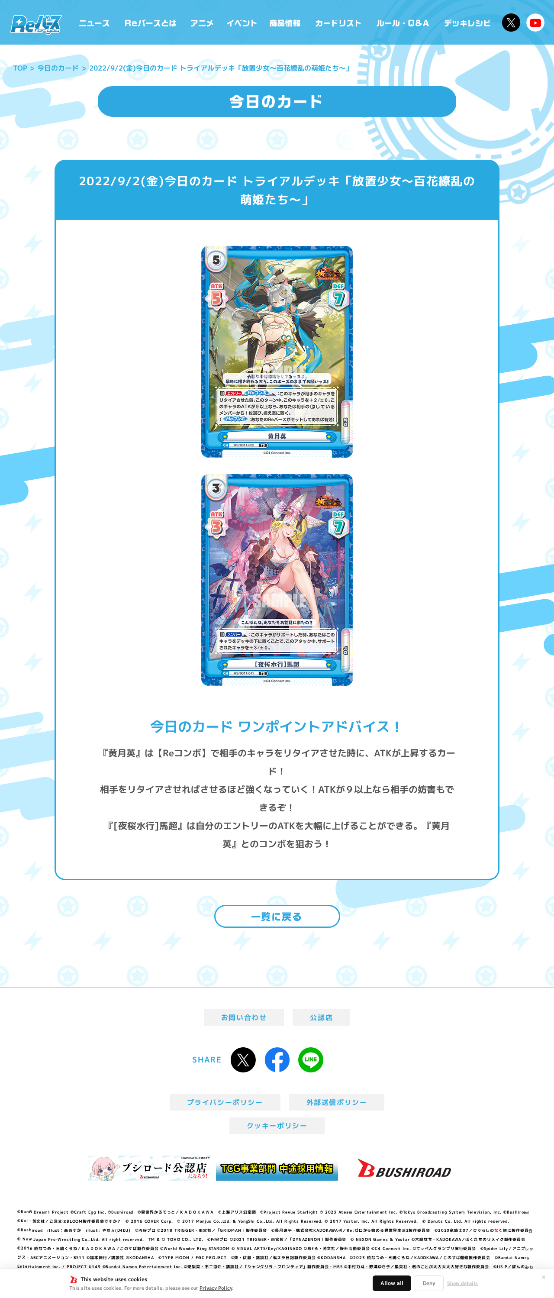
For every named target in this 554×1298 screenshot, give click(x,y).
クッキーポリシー (277, 1125)
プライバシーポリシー (225, 1102)
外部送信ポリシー (336, 1102)
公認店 (321, 1017)
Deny (429, 1283)
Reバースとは (150, 22)
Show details (462, 1283)
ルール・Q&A (403, 22)
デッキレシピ (467, 22)
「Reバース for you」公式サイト (36, 25)
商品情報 (286, 22)
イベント (242, 22)
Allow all (391, 1283)
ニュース (94, 22)
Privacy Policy (216, 1288)
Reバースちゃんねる (535, 22)
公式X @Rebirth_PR (511, 22)
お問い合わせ (244, 1017)
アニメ (202, 22)
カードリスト (339, 22)
